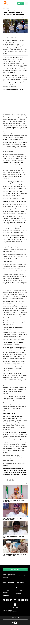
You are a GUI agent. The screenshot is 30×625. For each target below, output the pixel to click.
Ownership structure (6, 591)
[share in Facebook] (7, 480)
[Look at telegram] (11, 600)
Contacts (5, 588)
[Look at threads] (26, 600)
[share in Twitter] (10, 480)
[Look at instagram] (7, 600)
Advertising (6, 595)
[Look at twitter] (19, 600)
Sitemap (18, 593)
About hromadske (8, 582)
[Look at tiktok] (22, 600)
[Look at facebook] (4, 600)
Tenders (18, 585)
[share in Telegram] (13, 480)
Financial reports (21, 588)
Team (4, 585)
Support (20, 3)
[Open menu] (26, 3)
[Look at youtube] (15, 600)
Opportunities (20, 582)
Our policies (19, 591)
